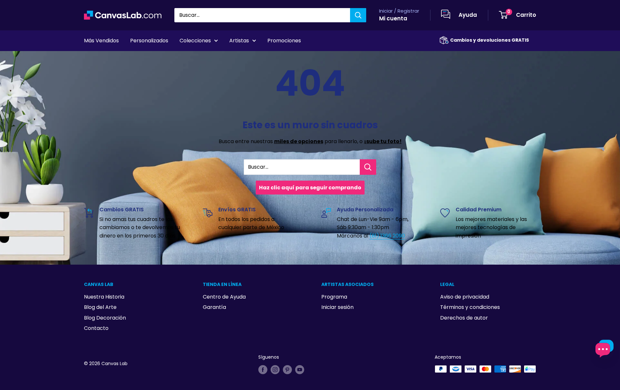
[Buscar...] (368, 167)
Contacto (96, 328)
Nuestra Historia (104, 296)
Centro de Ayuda (224, 296)
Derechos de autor (464, 317)
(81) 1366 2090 (387, 235)
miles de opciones (298, 141)
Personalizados (149, 40)
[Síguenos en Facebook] (262, 369)
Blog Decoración (105, 317)
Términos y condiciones (470, 307)
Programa (334, 296)
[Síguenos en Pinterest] (287, 369)
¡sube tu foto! (383, 141)
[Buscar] (358, 15)
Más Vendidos (101, 40)
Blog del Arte (100, 307)
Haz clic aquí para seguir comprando (310, 187)
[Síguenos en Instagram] (275, 369)
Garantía (214, 307)
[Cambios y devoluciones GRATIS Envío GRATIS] (444, 40)
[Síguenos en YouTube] (299, 369)
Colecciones (195, 40)
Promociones (284, 40)
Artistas (239, 40)
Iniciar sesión (337, 307)
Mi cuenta (393, 18)
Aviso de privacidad (464, 296)
